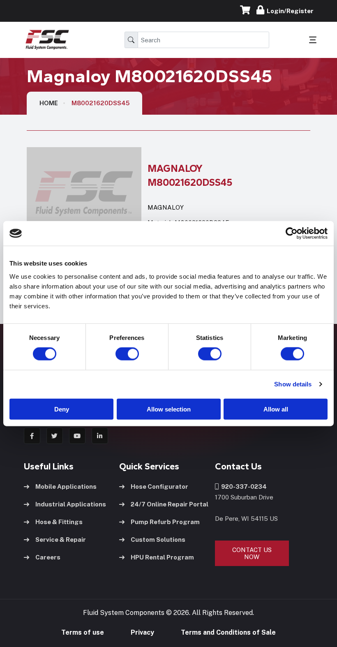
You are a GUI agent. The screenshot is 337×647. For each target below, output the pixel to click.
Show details (293, 384)
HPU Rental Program (162, 557)
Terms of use (82, 632)
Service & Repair (60, 539)
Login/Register (289, 10)
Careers (47, 557)
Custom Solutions (158, 539)
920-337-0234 (243, 486)
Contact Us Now (252, 553)
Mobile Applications (66, 486)
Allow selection (169, 408)
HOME (48, 102)
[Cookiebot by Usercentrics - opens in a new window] (292, 233)
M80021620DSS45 (100, 102)
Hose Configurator (159, 486)
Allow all (275, 408)
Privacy (142, 632)
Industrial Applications (70, 504)
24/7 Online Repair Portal (169, 504)
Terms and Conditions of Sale (228, 632)
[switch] (119, 353)
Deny (61, 408)
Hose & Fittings (59, 521)
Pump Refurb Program (165, 521)
